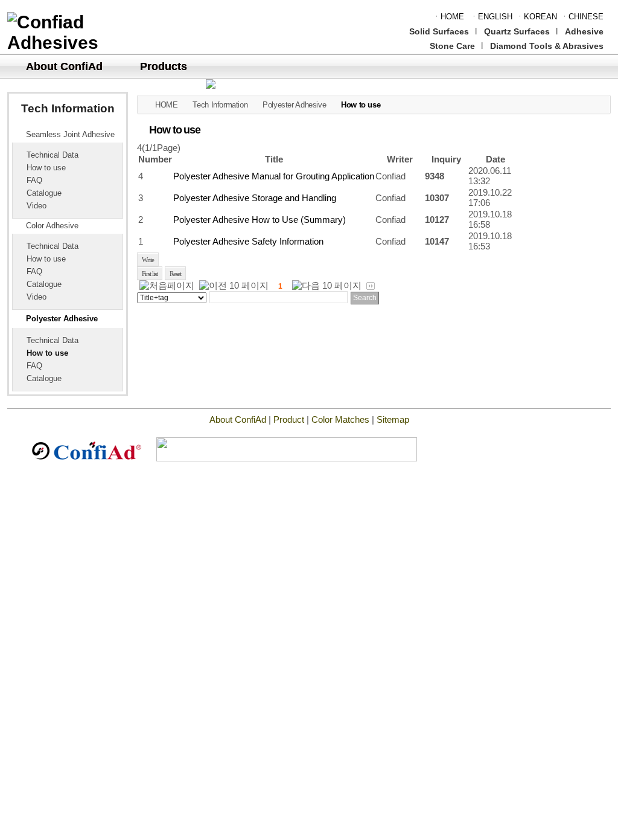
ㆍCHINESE (582, 16)
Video (36, 205)
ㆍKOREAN (536, 16)
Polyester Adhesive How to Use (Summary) (259, 219)
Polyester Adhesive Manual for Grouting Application (273, 176)
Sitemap (393, 419)
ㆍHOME (448, 16)
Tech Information (220, 104)
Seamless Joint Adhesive (70, 134)
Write (148, 259)
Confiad (390, 176)
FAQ (34, 180)
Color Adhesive (52, 226)
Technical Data (52, 154)
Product (288, 419)
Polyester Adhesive (62, 319)
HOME (166, 104)
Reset (175, 273)
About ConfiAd (64, 66)
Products (163, 66)
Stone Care (452, 46)
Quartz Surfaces (517, 31)
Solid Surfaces (439, 31)
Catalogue (44, 192)
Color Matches (341, 419)
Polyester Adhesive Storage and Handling (254, 198)
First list (150, 273)
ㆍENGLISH (491, 16)
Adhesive (584, 31)
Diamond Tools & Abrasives (547, 46)
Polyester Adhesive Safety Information (248, 241)
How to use (46, 167)
